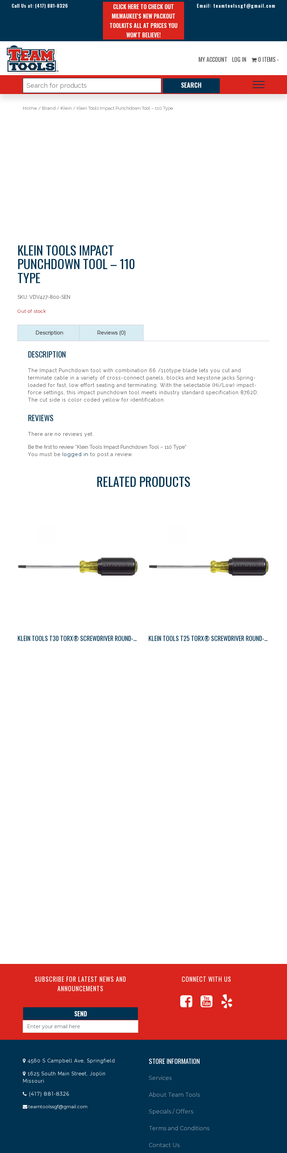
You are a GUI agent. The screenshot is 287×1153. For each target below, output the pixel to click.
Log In (239, 59)
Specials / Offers (171, 1111)
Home (30, 108)
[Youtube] (206, 1004)
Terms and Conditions (179, 1128)
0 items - (268, 59)
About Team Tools (174, 1094)
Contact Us (164, 1145)
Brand (49, 108)
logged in (75, 454)
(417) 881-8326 (51, 5)
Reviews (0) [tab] (111, 333)
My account (212, 59)
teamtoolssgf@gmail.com (244, 5)
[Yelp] (226, 1004)
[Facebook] (186, 1004)
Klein (66, 108)
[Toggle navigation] (258, 84)
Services (160, 1078)
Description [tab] (49, 333)
